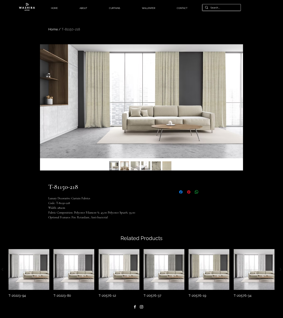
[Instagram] (141, 307)
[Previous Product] (2, 269)
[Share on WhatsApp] (196, 192)
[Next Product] (280, 269)
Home (53, 29)
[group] (141, 273)
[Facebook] (135, 307)
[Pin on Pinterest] (188, 192)
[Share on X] (204, 192)
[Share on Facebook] (180, 192)
